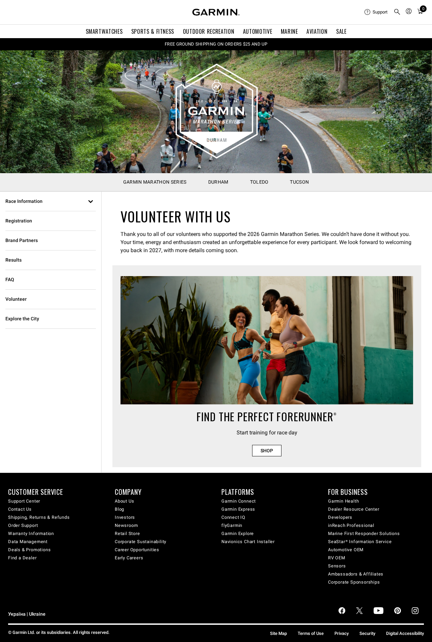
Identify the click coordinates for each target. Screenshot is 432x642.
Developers (340, 517)
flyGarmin (231, 525)
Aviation (316, 31)
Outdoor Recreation (209, 31)
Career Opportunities (137, 549)
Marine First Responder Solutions (364, 533)
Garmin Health (343, 501)
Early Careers (129, 557)
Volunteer (16, 299)
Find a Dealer (22, 557)
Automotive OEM (345, 549)
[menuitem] (376, 12)
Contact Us (20, 509)
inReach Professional (351, 525)
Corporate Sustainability (140, 541)
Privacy (341, 633)
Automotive (257, 31)
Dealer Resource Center (353, 509)
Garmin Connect (238, 501)
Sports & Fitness (152, 31)
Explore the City (22, 318)
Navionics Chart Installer (248, 541)
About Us (124, 501)
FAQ (9, 279)
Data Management (28, 541)
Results (13, 260)
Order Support (23, 525)
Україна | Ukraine (27, 614)
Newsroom (126, 525)
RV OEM (336, 557)
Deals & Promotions (29, 549)
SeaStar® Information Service (360, 541)
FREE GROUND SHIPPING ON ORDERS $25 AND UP (216, 44)
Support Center (24, 501)
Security (367, 633)
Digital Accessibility (405, 633)
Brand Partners (21, 240)
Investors (125, 517)
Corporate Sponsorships (354, 582)
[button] (50, 201)
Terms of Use (311, 633)
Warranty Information (31, 533)
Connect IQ (233, 517)
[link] (216, 111)
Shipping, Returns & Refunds (39, 517)
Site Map (278, 633)
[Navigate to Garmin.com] (216, 12)
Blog (119, 509)
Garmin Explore (237, 533)
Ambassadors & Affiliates (355, 574)
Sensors (337, 565)
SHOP (267, 450)
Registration (18, 220)
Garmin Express (238, 509)
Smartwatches (104, 31)
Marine (289, 31)
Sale (341, 31)
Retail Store (127, 533)
